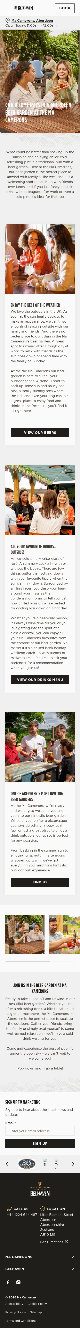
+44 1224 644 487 (22, 1214)
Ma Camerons (18, 1257)
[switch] (69, 669)
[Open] (7, 8)
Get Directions (51, 1242)
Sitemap (36, 1312)
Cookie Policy (37, 1304)
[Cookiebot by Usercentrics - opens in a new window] (57, 585)
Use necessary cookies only (40, 739)
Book (65, 8)
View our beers (40, 432)
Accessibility (14, 1304)
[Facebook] (7, 1282)
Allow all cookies (40, 725)
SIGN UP (40, 1143)
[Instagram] (18, 1282)
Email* (10, 1123)
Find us (40, 882)
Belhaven (14, 1269)
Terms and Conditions (20, 1321)
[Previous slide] (8, 1164)
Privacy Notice (15, 1312)
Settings (61, 712)
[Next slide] (71, 1164)
